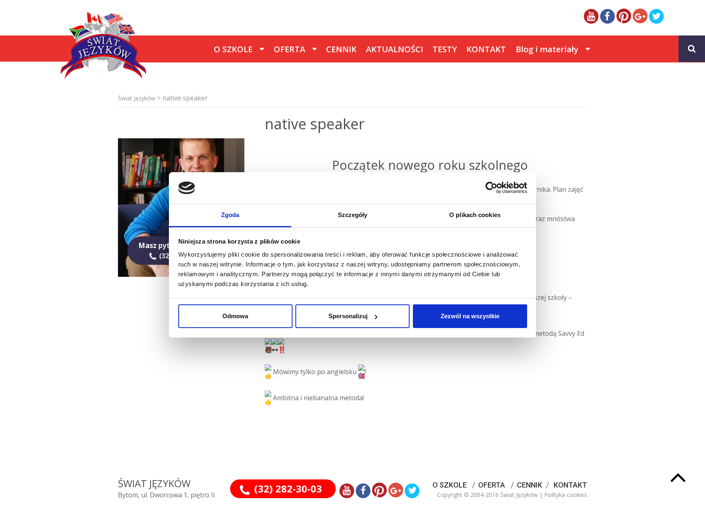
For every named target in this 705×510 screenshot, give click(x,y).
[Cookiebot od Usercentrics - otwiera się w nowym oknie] (491, 188)
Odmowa (235, 316)
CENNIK (529, 485)
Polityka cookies (565, 495)
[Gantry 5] (67, 48)
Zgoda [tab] (230, 214)
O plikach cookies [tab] (475, 214)
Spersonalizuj (348, 316)
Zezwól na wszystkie (470, 316)
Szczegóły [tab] (353, 214)
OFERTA (491, 485)
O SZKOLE (449, 485)
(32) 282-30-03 (288, 488)
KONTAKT (570, 485)
